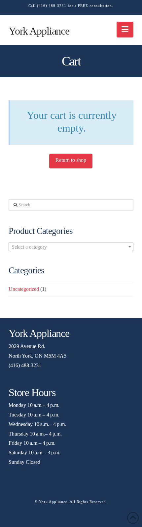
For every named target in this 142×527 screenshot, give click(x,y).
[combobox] (71, 246)
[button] (125, 29)
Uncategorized (24, 289)
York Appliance (39, 31)
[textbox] (71, 247)
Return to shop (70, 160)
